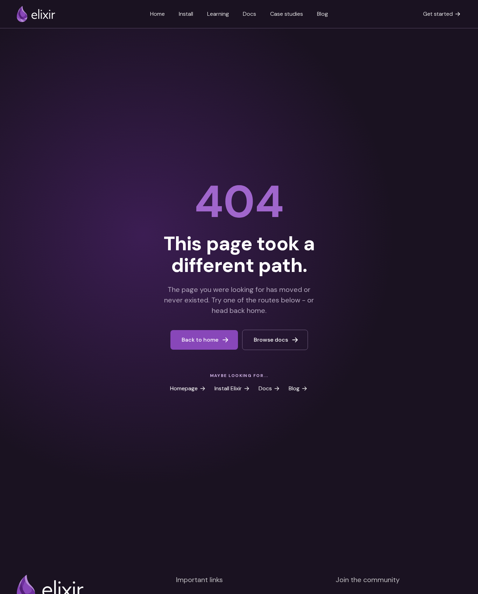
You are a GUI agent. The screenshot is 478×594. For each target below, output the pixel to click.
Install (186, 14)
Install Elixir (228, 388)
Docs (249, 14)
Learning (218, 14)
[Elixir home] (36, 14)
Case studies (286, 14)
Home (157, 14)
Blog (322, 14)
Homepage (184, 388)
